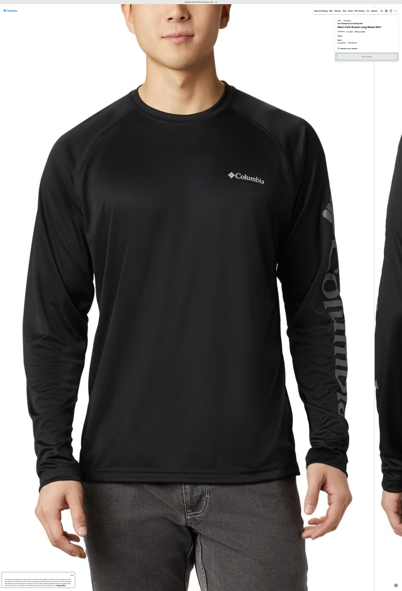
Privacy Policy (61, 585)
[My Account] (391, 11)
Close (71, 575)
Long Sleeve (347, 21)
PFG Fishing (364, 11)
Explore (379, 11)
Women (342, 11)
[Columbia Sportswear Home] (10, 10)
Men (336, 11)
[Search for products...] (386, 11)
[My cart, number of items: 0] (395, 11)
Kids (349, 11)
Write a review (360, 31)
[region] (201, 297)
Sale (372, 11)
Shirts (339, 21)
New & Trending (325, 11)
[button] (396, 585)
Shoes (354, 11)
